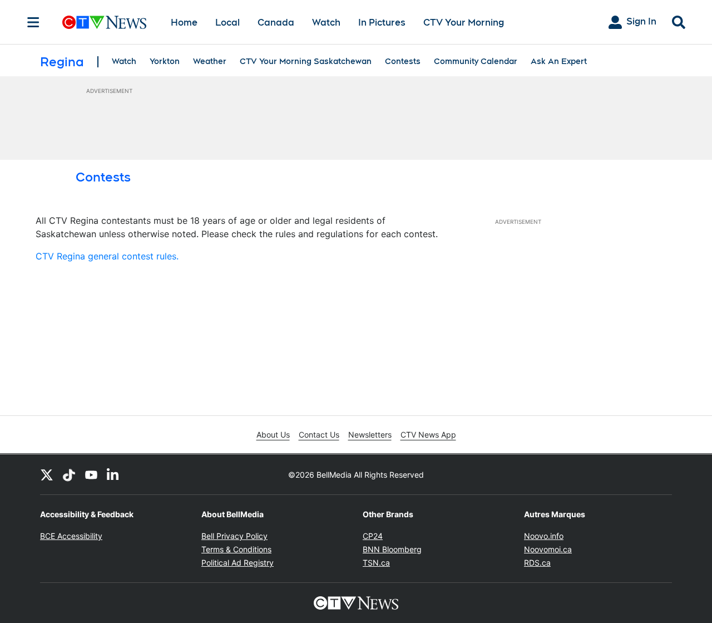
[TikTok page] (69, 474)
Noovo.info (543, 536)
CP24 (373, 536)
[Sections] (33, 22)
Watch (326, 22)
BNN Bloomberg (392, 549)
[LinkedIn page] (113, 474)
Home (184, 22)
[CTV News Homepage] (104, 22)
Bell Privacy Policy (234, 536)
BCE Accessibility (71, 536)
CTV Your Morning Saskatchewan (306, 61)
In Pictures (382, 22)
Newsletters (370, 434)
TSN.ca (376, 562)
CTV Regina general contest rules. (107, 256)
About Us (273, 434)
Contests (403, 61)
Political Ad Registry (237, 562)
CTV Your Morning (463, 22)
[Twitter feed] (46, 474)
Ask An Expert (559, 61)
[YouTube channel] (91, 474)
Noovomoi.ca (548, 549)
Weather (209, 61)
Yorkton (165, 61)
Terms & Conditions (236, 549)
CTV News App (428, 434)
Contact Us (319, 434)
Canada (276, 22)
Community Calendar (475, 61)
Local (227, 22)
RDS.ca (537, 562)
